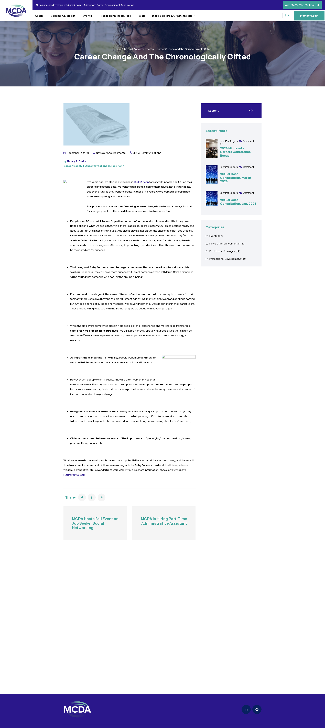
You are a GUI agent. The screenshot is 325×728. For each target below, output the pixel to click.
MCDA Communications (147, 153)
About (39, 16)
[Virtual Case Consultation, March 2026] (212, 174)
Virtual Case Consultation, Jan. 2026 (238, 202)
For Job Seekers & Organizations (171, 16)
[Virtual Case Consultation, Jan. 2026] (212, 198)
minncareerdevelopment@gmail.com (60, 5)
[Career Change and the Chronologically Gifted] (82, 497)
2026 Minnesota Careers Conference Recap (235, 152)
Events (87, 16)
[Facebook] (257, 709)
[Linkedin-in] (246, 709)
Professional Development (225, 259)
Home (117, 49)
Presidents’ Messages (222, 251)
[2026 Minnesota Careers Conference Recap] (212, 148)
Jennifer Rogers (229, 141)
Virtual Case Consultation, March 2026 (235, 177)
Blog (142, 16)
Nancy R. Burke (76, 161)
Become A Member (63, 16)
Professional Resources (115, 16)
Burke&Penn (141, 182)
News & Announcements (139, 49)
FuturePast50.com (74, 475)
